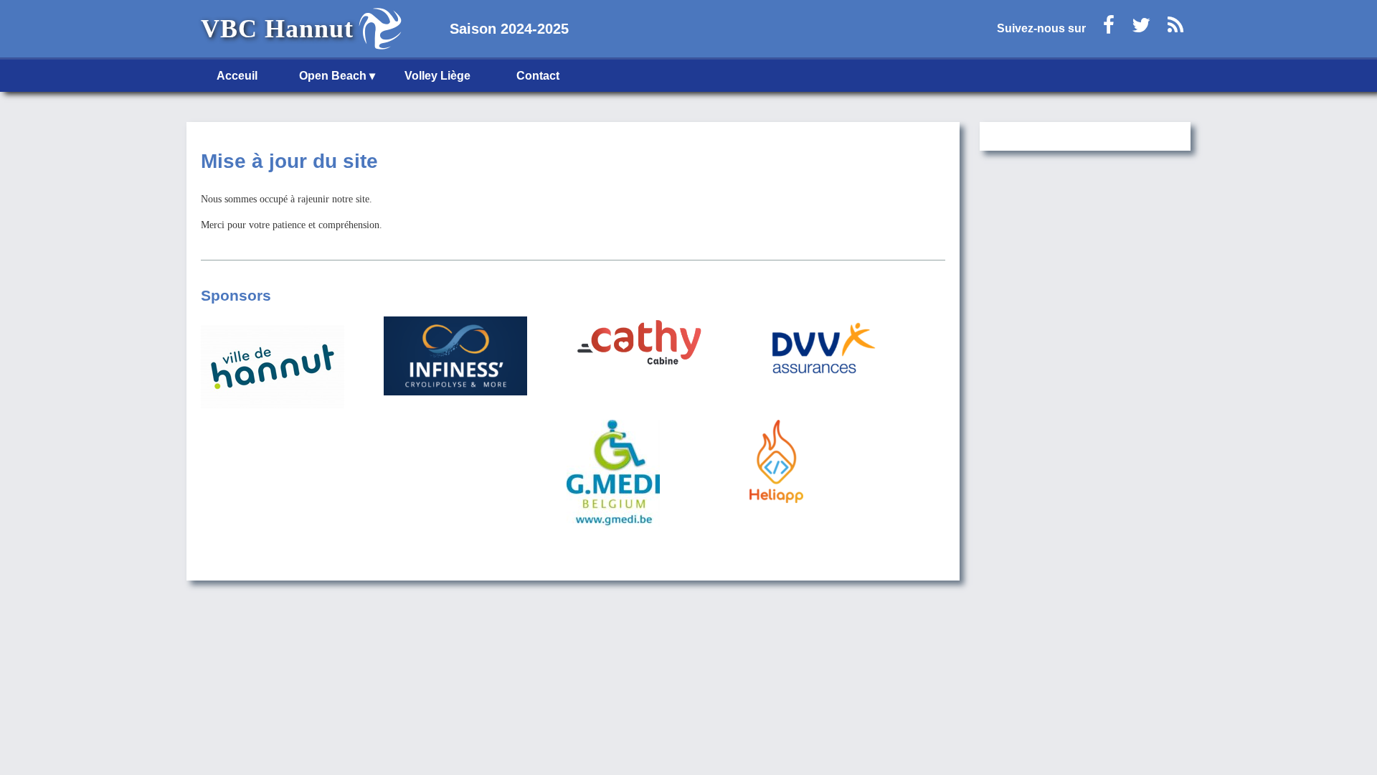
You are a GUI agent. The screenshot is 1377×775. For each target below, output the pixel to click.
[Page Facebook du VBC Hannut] (1109, 28)
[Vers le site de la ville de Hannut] (272, 367)
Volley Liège (437, 76)
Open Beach (332, 76)
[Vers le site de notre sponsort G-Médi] (638, 475)
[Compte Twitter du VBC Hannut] (1141, 28)
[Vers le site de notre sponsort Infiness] (455, 357)
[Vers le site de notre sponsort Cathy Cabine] (638, 346)
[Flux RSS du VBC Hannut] (1175, 28)
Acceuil (237, 76)
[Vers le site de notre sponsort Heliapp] (821, 463)
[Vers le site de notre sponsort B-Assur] (821, 350)
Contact (537, 76)
